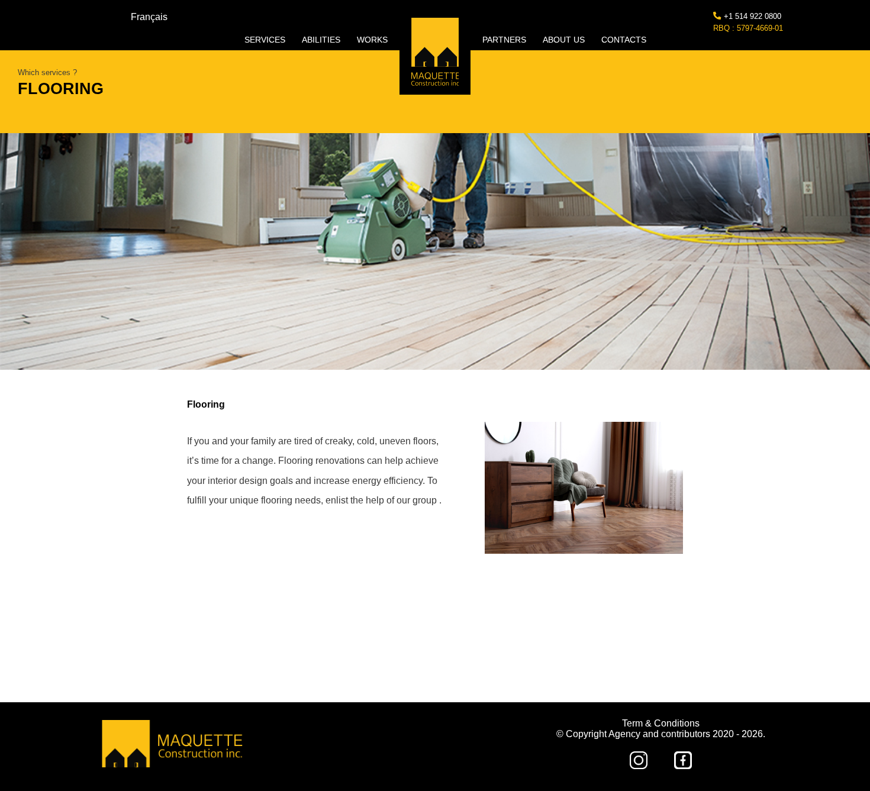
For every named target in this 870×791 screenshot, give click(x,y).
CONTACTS (623, 39)
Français (149, 17)
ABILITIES (322, 39)
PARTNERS (505, 39)
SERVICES (266, 39)
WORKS (372, 39)
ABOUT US (565, 39)
